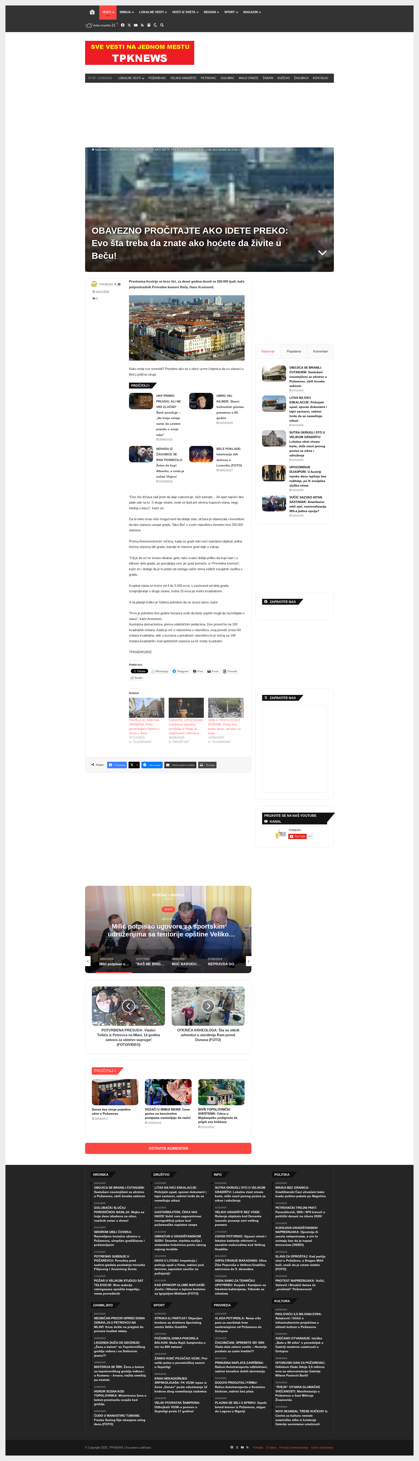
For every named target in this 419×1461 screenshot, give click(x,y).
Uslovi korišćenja (322, 1447)
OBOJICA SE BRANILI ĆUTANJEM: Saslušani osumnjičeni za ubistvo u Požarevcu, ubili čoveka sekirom (308, 377)
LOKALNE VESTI (151, 12)
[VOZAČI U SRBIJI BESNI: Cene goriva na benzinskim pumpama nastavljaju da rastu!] (168, 1092)
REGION (210, 12)
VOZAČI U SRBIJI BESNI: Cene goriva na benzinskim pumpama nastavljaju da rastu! (168, 1113)
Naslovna (100, 149)
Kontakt (258, 1447)
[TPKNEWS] (139, 53)
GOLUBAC (227, 78)
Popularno (294, 351)
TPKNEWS (106, 284)
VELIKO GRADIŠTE (183, 78)
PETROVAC (208, 78)
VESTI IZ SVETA (183, 12)
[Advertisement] (209, 114)
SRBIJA (125, 12)
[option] (168, 929)
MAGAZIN (250, 12)
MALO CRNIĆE (248, 78)
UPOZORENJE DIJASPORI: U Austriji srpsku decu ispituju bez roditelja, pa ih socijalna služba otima (307, 476)
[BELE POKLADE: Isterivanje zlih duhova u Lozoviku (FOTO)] (201, 454)
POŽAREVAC (157, 78)
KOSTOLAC (320, 78)
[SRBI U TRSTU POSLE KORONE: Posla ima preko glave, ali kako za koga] (226, 708)
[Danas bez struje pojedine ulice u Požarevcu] (115, 1092)
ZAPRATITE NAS (283, 698)
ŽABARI (268, 78)
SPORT (229, 12)
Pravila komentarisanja (293, 1447)
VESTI (106, 12)
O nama (271, 1447)
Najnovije (268, 351)
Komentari (320, 351)
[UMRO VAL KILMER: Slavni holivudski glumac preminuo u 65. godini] (201, 401)
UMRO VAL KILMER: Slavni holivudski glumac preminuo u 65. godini (230, 407)
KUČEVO (284, 78)
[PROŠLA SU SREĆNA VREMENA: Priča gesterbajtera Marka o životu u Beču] (146, 708)
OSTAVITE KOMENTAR (168, 1148)
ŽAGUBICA (301, 78)
